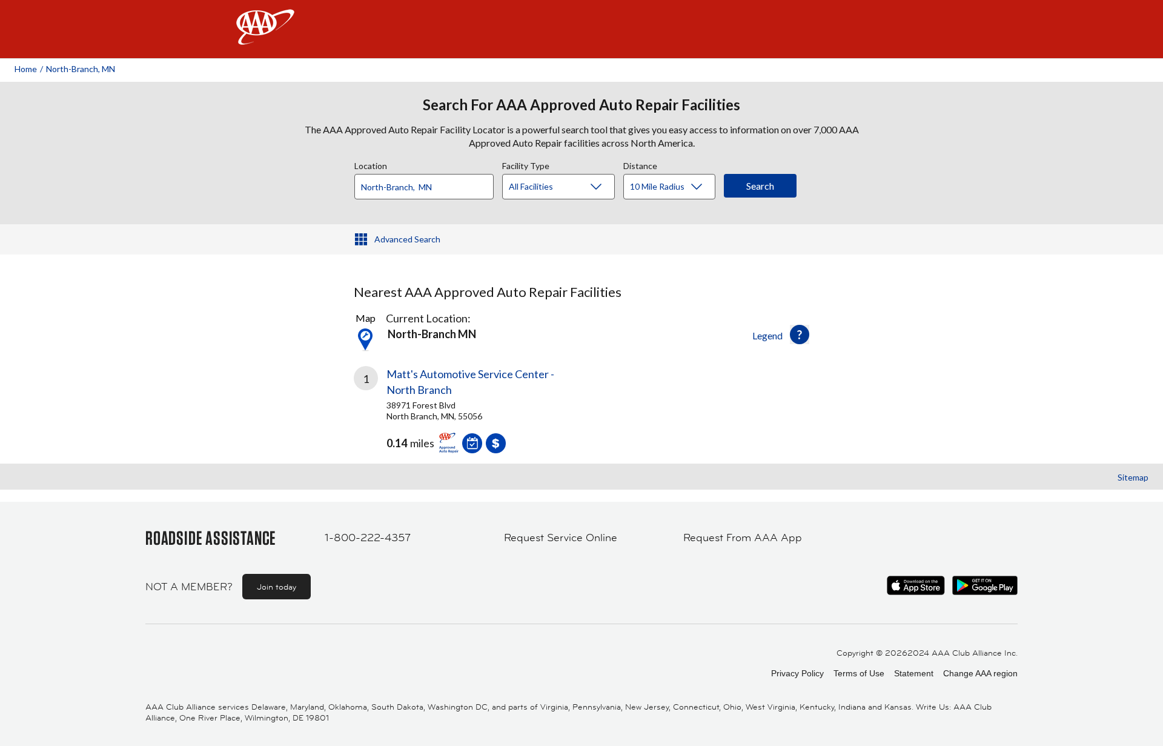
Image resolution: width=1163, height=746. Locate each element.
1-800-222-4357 (368, 537)
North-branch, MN (80, 69)
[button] (799, 334)
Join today (276, 586)
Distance (640, 164)
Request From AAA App (742, 537)
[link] (468, 406)
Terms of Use (858, 673)
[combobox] (428, 183)
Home (26, 69)
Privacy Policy (797, 673)
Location (370, 164)
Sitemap (1133, 477)
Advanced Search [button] (407, 239)
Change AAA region (980, 673)
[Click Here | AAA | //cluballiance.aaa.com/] (265, 37)
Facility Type (525, 164)
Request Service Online (560, 537)
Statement (913, 673)
